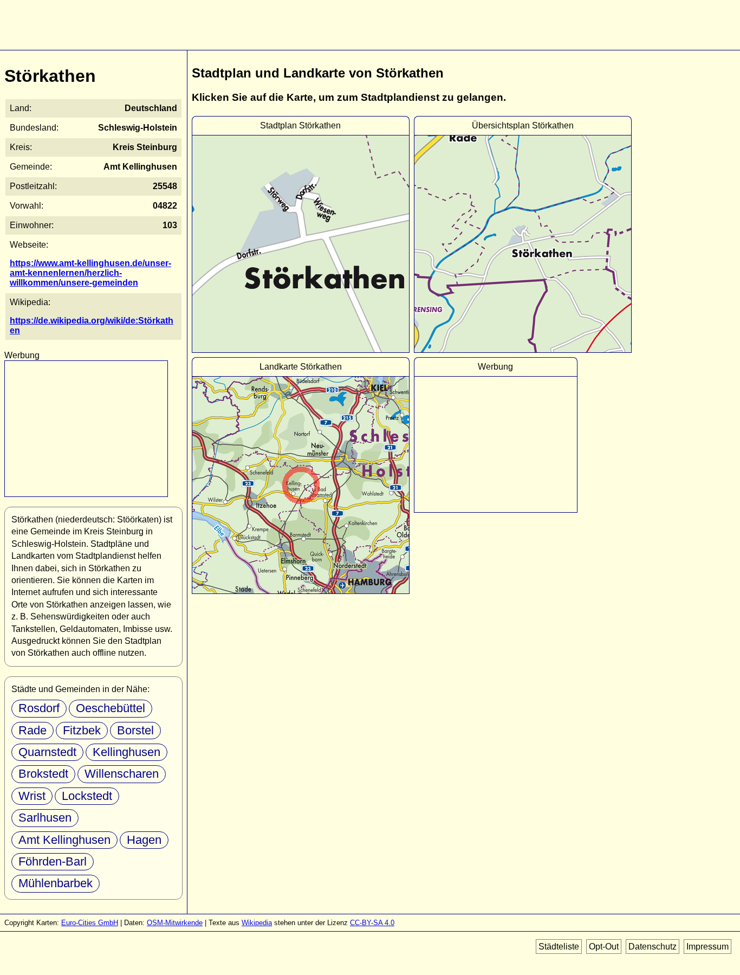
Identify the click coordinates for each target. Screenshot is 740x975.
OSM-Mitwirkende (175, 923)
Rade (32, 730)
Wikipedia (257, 923)
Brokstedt (43, 773)
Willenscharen (122, 773)
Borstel (135, 730)
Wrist (32, 796)
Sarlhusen (45, 817)
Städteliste (558, 946)
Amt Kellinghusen (64, 840)
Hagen (144, 840)
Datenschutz (652, 946)
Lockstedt (87, 796)
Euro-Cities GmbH (89, 923)
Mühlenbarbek (55, 883)
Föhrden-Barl (52, 861)
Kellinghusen (126, 752)
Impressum (707, 946)
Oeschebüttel (110, 708)
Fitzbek (82, 730)
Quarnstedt (47, 752)
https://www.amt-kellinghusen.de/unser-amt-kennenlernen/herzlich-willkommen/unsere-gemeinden (90, 273)
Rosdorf (39, 708)
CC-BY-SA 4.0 (372, 923)
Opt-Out (604, 946)
